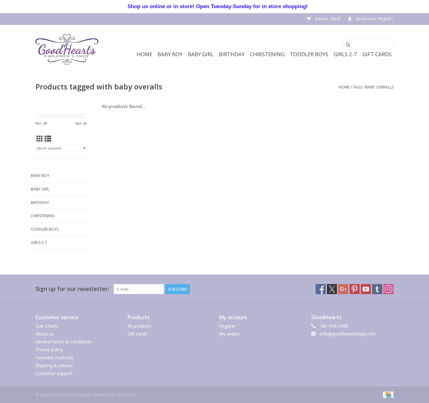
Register (227, 326)
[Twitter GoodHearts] (332, 289)
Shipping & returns (54, 365)
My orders (229, 334)
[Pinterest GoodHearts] (355, 289)
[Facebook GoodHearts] (321, 289)
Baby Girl (201, 54)
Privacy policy (49, 349)
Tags (357, 87)
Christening (267, 54)
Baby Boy (170, 54)
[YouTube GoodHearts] (366, 289)
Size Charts (46, 326)
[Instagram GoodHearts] (388, 289)
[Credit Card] (387, 394)
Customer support (54, 373)
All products (139, 326)
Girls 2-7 (345, 54)
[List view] (48, 138)
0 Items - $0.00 (328, 18)
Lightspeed (125, 394)
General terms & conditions (63, 342)
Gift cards (377, 54)
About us (44, 334)
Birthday (232, 54)
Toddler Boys (309, 54)
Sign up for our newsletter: (72, 289)
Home (144, 54)
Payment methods (54, 358)
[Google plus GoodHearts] (343, 289)
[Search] (348, 45)
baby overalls (379, 87)
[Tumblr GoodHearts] (377, 289)
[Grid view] (39, 138)
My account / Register (374, 18)
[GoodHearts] (66, 49)
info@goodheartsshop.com (348, 334)
